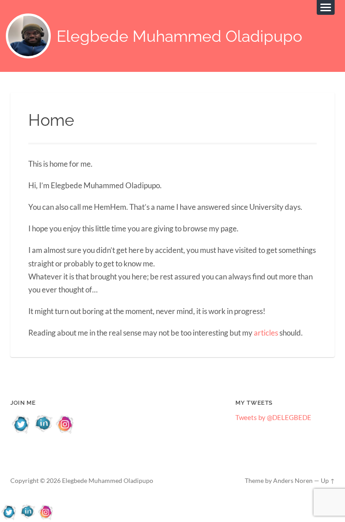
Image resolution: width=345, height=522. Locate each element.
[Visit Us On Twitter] (21, 432)
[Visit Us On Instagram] (65, 432)
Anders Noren (293, 480)
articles (266, 332)
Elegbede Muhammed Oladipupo (179, 36)
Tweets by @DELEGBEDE (273, 417)
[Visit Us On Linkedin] (43, 432)
